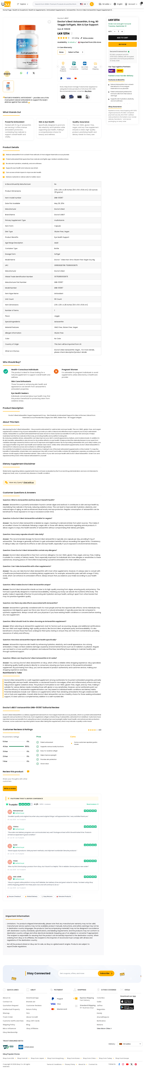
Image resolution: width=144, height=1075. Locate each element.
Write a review (10, 788)
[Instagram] (123, 1064)
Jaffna (99, 1005)
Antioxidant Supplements (56, 10)
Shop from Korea (73, 1058)
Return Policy (31, 1009)
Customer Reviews (34, 1005)
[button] (105, 4)
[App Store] (127, 1002)
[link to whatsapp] (21, 73)
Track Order (8, 1017)
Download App (32, 998)
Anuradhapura (103, 1017)
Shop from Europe (122, 1058)
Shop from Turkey (105, 1058)
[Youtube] (127, 1064)
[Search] (92, 4)
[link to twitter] (34, 73)
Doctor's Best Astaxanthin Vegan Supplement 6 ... (95, 10)
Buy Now (88, 91)
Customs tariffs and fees (13, 1021)
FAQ (28, 1013)
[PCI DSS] (8, 1047)
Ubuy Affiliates (32, 1028)
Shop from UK (22, 1058)
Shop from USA (8, 1058)
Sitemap (6, 1013)
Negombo (101, 1009)
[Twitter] (132, 1064)
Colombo (101, 998)
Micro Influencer (9, 1028)
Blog (28, 1025)
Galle (99, 1002)
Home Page (7, 10)
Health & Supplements (37, 10)
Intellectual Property (11, 1009)
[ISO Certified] (25, 1047)
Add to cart (122, 38)
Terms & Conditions (54, 1064)
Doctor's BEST (63, 18)
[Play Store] (127, 1008)
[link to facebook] (27, 73)
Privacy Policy (70, 1064)
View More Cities (104, 1028)
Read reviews (92, 804)
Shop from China (89, 1058)
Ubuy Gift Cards (32, 1021)
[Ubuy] (6, 4)
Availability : (62, 42)
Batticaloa (101, 1021)
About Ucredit (32, 1017)
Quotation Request (10, 1005)
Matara (100, 1025)
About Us (6, 998)
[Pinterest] (136, 1064)
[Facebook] (119, 1064)
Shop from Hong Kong (55, 1058)
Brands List (30, 1002)
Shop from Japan (37, 1058)
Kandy (99, 1013)
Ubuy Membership (10, 1032)
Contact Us (7, 1002)
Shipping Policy (9, 1025)
